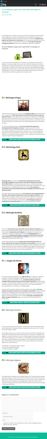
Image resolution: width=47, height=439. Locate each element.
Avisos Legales (22, 434)
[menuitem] (1, 1)
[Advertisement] (23, 25)
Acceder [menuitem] (5, 1)
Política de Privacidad (31, 434)
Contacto (39, 434)
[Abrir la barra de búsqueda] (36, 5)
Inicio (6, 434)
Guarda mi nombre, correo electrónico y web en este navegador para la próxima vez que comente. (22, 423)
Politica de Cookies (13, 434)
